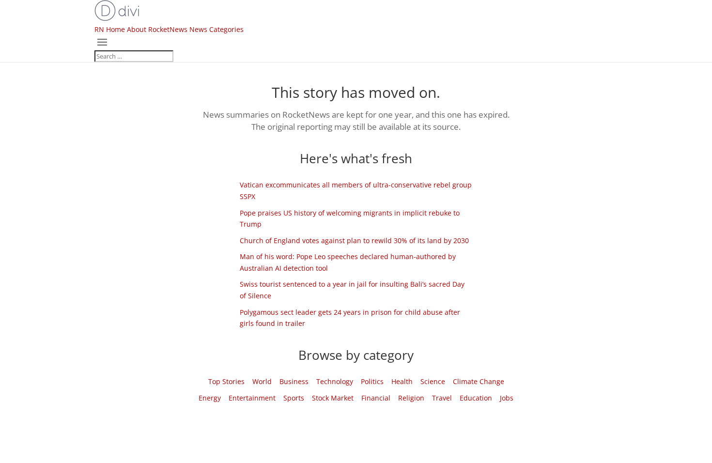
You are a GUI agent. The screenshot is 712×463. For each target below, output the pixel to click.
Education (476, 397)
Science (432, 381)
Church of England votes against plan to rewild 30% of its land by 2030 (354, 240)
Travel (442, 397)
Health (402, 381)
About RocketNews (157, 29)
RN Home (109, 29)
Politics (372, 381)
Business (294, 381)
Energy (210, 397)
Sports (293, 397)
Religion (411, 397)
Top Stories (226, 381)
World (262, 381)
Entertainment (252, 397)
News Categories (216, 29)
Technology (334, 381)
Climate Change (478, 381)
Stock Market (333, 397)
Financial (375, 397)
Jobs (506, 397)
